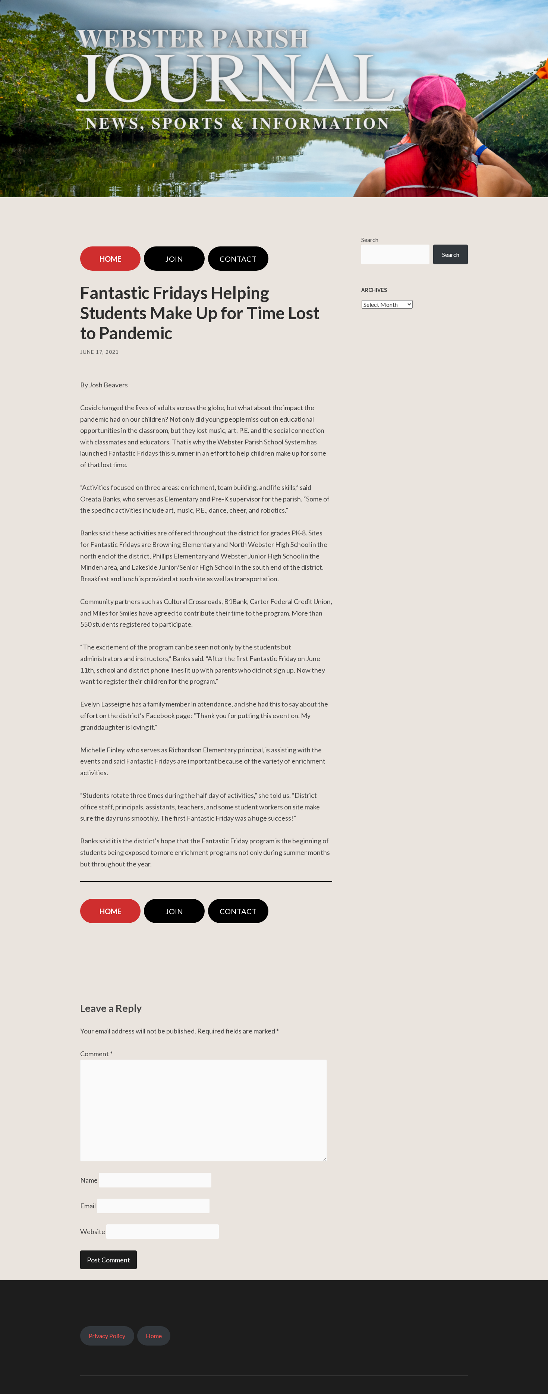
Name (89, 1180)
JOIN (174, 258)
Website (92, 1231)
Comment (96, 1054)
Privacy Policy (107, 1335)
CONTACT (238, 258)
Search (369, 239)
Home (154, 1335)
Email (88, 1206)
